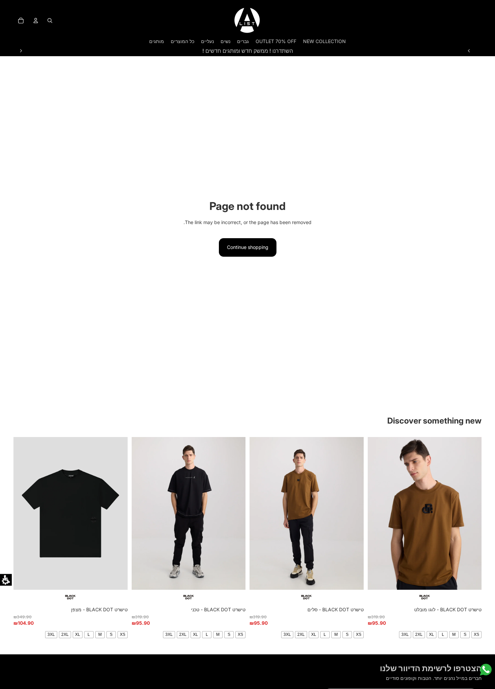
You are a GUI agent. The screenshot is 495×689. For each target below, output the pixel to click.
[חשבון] (35, 20)
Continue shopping (247, 247)
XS (476, 634)
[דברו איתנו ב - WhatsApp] (486, 670)
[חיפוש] (49, 20)
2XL (419, 634)
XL (431, 634)
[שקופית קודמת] (469, 50)
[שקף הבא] (20, 50)
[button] (6, 580)
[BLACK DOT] (425, 597)
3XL (405, 634)
